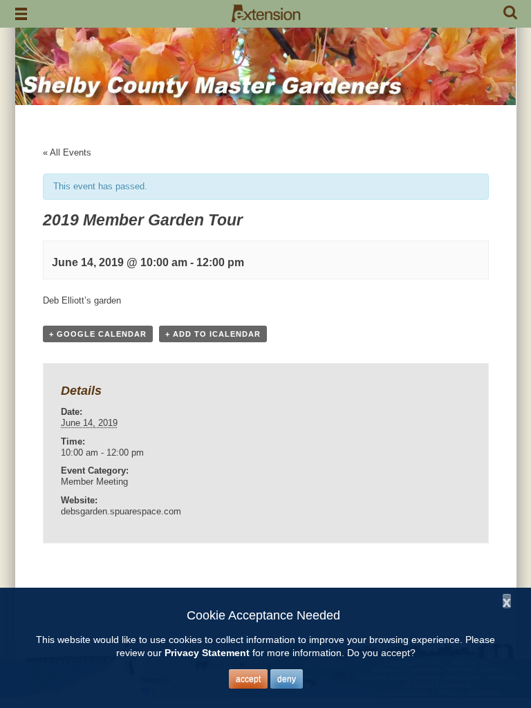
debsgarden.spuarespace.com (121, 511)
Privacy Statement (207, 652)
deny (286, 679)
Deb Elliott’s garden (82, 300)
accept (248, 679)
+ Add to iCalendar (213, 334)
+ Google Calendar (98, 334)
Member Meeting (94, 481)
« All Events (67, 152)
